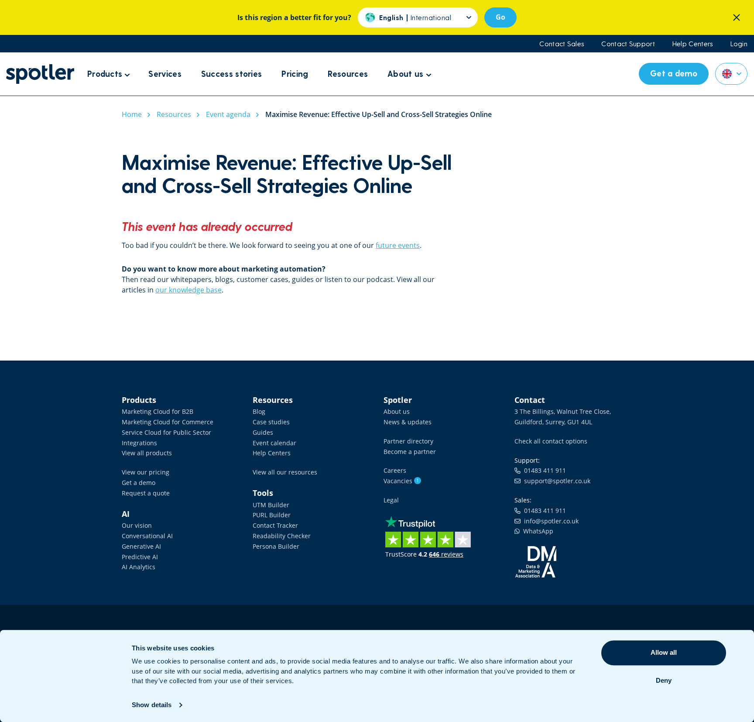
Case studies (271, 422)
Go (500, 17)
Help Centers (692, 43)
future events (398, 245)
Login (739, 43)
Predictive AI (140, 557)
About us (397, 411)
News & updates (408, 422)
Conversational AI (147, 536)
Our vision (137, 525)
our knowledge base (188, 290)
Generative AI (141, 546)
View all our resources (285, 472)
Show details (151, 704)
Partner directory (408, 441)
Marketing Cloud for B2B (157, 411)
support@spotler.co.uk (555, 481)
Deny (664, 680)
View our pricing (145, 472)
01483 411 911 (543, 470)
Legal (391, 500)
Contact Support (628, 43)
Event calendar (274, 443)
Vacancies (401, 481)
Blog (259, 411)
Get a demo (138, 482)
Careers (395, 470)
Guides (263, 432)
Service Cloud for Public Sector (166, 432)
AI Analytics (138, 567)
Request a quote (146, 493)
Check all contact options (550, 441)
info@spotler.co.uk (550, 521)
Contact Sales (561, 43)
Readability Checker (282, 536)
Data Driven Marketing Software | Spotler (40, 74)
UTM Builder (271, 505)
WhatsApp (536, 531)
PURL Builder (272, 515)
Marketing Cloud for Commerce (167, 422)
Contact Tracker (275, 525)
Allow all (664, 652)
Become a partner (410, 451)
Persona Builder (276, 546)
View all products (147, 453)
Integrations (139, 443)
